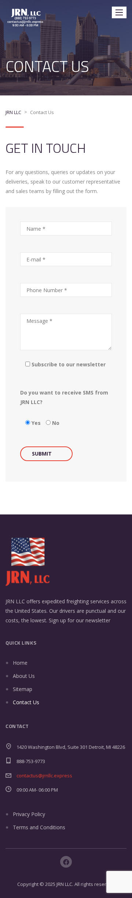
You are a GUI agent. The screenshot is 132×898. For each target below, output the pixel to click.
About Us (24, 675)
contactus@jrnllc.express (44, 775)
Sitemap (22, 689)
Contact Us (26, 702)
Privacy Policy (29, 814)
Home (20, 662)
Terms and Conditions (39, 827)
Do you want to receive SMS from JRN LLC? (64, 397)
